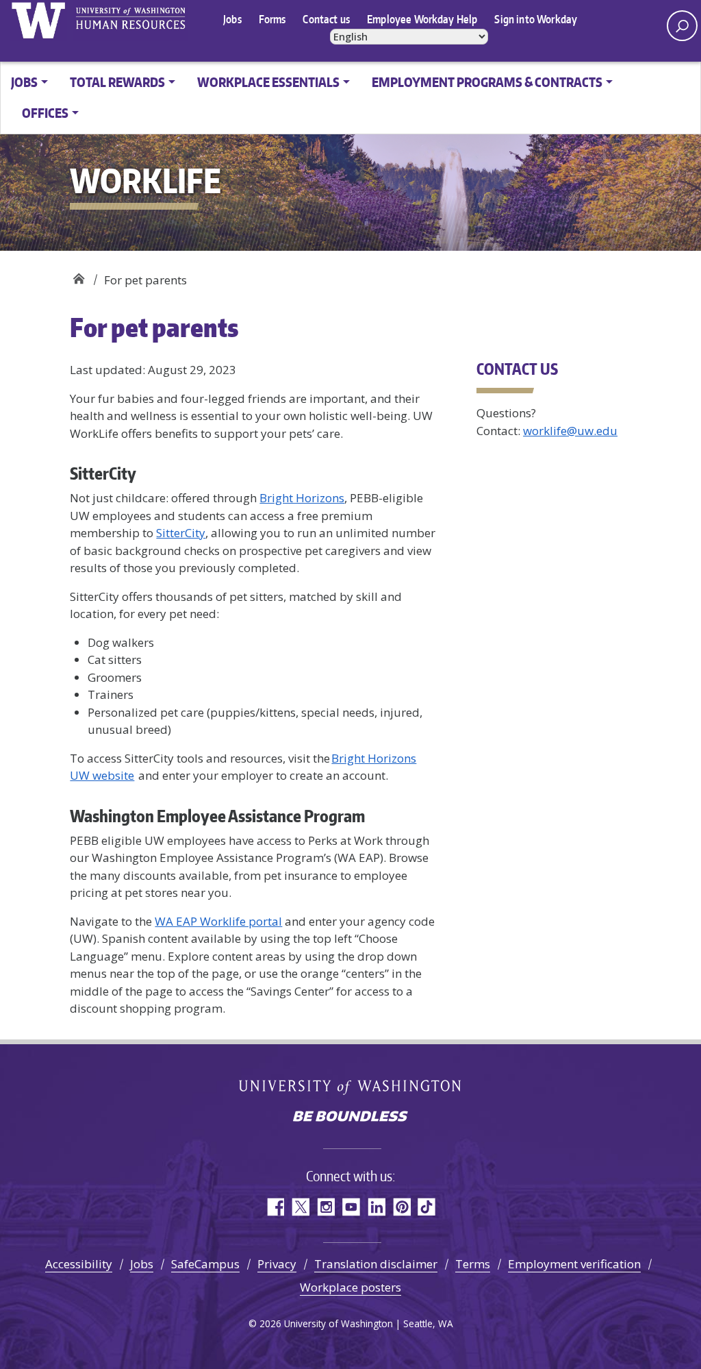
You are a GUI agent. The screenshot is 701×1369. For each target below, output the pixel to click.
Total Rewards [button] (117, 81)
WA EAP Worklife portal (218, 921)
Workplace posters (350, 1287)
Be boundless (350, 1117)
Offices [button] (45, 112)
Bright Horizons (301, 498)
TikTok (427, 1207)
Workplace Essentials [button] (268, 81)
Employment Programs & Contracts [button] (487, 81)
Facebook (275, 1207)
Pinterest (401, 1207)
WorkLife (78, 275)
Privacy (276, 1264)
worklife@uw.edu (570, 431)
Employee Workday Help (422, 19)
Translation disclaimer (375, 1264)
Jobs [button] (24, 81)
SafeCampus (205, 1264)
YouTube (351, 1207)
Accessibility (78, 1264)
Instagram (325, 1207)
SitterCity (180, 533)
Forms (272, 19)
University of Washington (38, 20)
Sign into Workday (535, 19)
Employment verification (574, 1264)
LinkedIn (376, 1207)
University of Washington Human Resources (130, 20)
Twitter (300, 1207)
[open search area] (682, 25)
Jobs (232, 19)
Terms (472, 1264)
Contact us (326, 19)
